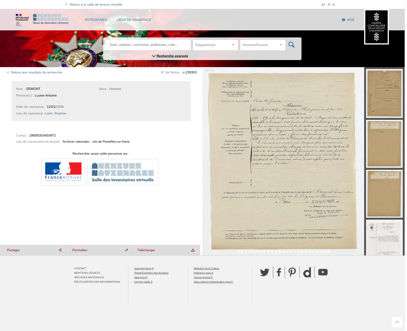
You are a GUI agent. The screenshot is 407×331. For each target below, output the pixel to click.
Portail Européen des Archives (151, 272)
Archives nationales (89, 277)
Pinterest (292, 272)
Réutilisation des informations (97, 281)
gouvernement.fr (203, 277)
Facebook (279, 272)
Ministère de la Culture (206, 268)
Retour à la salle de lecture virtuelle (96, 4)
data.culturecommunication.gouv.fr (213, 281)
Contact (80, 268)
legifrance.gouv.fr (203, 272)
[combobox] (216, 46)
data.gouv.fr (141, 277)
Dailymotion (307, 272)
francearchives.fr (144, 268)
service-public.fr (143, 281)
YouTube (323, 272)
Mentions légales (87, 272)
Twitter (264, 272)
